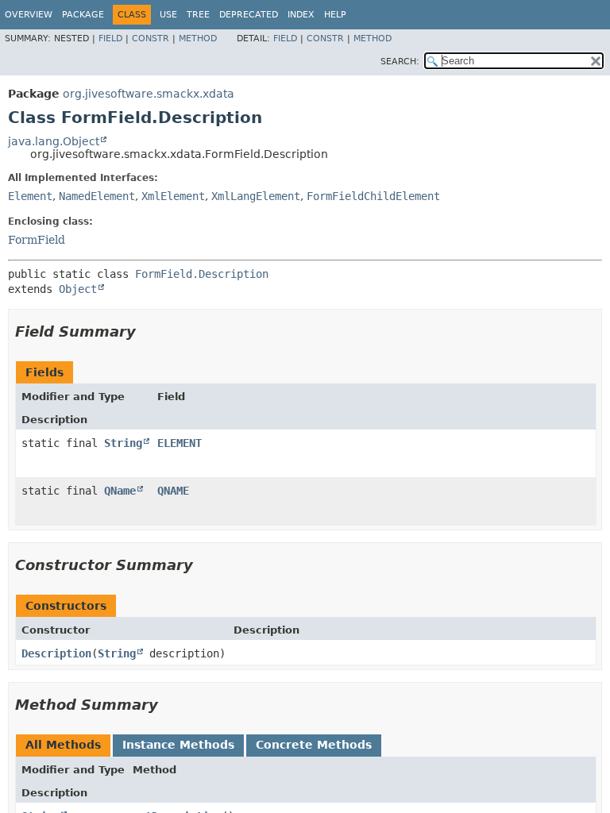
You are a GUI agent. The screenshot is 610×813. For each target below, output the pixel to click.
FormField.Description (201, 274)
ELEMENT (179, 443)
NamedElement (97, 196)
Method (198, 38)
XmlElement (173, 196)
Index (301, 15)
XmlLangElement (255, 196)
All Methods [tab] (63, 744)
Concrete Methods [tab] (314, 744)
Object (78, 289)
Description (56, 653)
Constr (150, 38)
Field (110, 38)
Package (83, 15)
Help (335, 15)
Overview (28, 15)
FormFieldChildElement (373, 196)
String (123, 443)
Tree (198, 15)
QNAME (173, 490)
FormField (36, 239)
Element (30, 196)
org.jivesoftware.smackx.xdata (148, 93)
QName (120, 490)
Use (168, 15)
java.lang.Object (53, 141)
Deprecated (248, 15)
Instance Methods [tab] (178, 744)
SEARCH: (399, 61)
